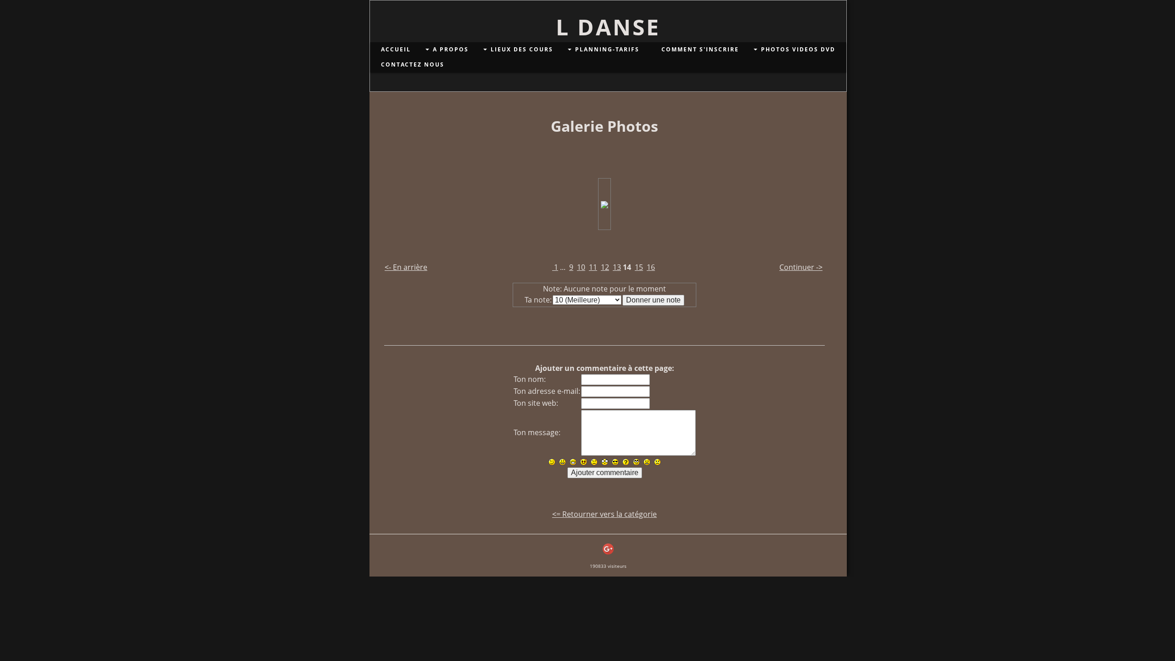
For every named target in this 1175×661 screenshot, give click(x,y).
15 (639, 267)
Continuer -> (800, 267)
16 (651, 267)
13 (617, 267)
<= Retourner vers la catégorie (604, 514)
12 (605, 267)
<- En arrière (406, 267)
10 (581, 267)
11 (593, 267)
